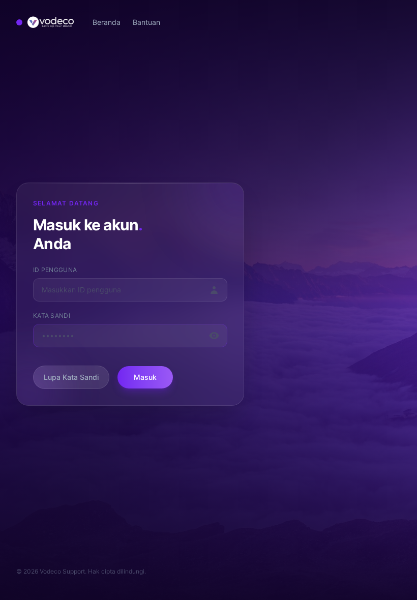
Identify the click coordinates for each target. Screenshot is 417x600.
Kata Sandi (51, 315)
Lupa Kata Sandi (71, 377)
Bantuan (146, 22)
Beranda (107, 22)
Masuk (145, 377)
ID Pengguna (55, 270)
